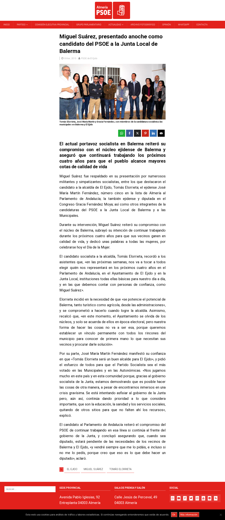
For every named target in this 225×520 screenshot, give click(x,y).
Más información (188, 514)
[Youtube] (203, 498)
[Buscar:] (30, 489)
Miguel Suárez (93, 469)
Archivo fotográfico (143, 24)
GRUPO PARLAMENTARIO (88, 24)
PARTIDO (21, 24)
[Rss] (215, 498)
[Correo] (179, 498)
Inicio (7, 24)
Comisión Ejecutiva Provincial (52, 24)
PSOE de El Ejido (89, 58)
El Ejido (72, 469)
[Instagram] (197, 498)
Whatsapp (183, 24)
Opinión (166, 24)
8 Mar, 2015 (70, 58)
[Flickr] (209, 498)
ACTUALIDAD (114, 24)
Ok (173, 514)
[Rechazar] (220, 514)
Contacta (202, 24)
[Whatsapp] (172, 498)
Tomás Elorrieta (120, 469)
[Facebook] (185, 498)
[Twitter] (191, 498)
